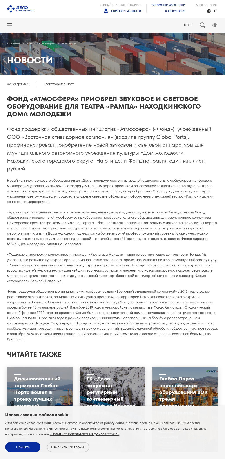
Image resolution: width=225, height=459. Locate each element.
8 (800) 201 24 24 (175, 11)
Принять (23, 447)
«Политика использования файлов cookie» (84, 434)
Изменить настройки (68, 447)
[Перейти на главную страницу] (20, 9)
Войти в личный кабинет (126, 11)
